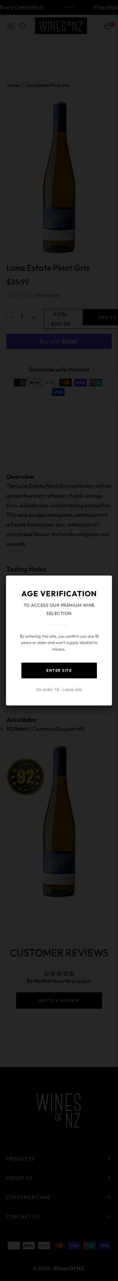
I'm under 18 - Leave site (59, 689)
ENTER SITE (59, 670)
